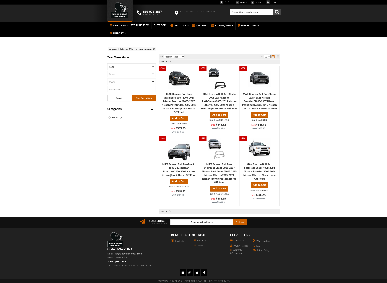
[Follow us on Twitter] (197, 272)
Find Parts (144, 98)
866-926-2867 (119, 249)
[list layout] (277, 56)
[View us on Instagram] (190, 272)
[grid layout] (273, 56)
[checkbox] (110, 117)
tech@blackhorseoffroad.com (128, 253)
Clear (119, 98)
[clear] (153, 49)
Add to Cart (179, 118)
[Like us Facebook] (183, 272)
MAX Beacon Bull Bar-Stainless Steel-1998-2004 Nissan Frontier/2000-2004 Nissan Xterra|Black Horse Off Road (259, 171)
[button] (255, 12)
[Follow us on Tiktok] (204, 272)
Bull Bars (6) (117, 117)
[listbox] (131, 66)
